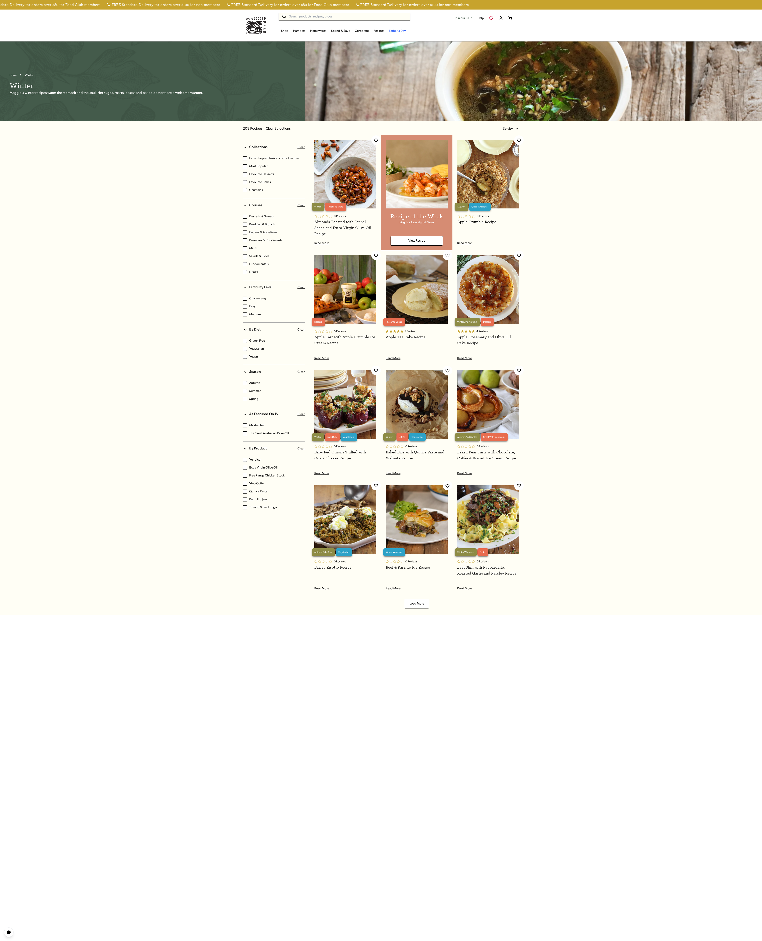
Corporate (362, 31)
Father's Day (397, 31)
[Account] (500, 18)
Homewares (318, 31)
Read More (321, 243)
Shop (284, 31)
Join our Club (463, 18)
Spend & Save (340, 31)
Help (480, 18)
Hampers (299, 31)
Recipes (378, 31)
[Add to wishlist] (376, 140)
